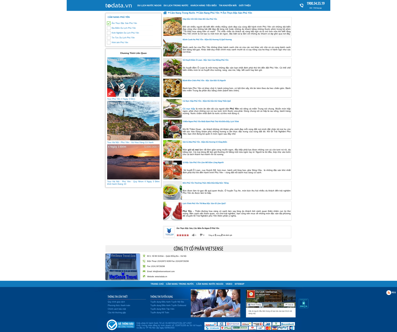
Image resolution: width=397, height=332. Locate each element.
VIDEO (229, 284)
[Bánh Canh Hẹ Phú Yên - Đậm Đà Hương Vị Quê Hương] (172, 47)
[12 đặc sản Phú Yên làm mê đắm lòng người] (172, 170)
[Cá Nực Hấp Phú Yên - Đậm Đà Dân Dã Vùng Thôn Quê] (172, 108)
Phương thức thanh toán (119, 305)
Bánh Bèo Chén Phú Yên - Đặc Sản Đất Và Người (204, 80)
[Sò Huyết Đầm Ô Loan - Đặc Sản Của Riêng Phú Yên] (172, 67)
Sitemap (239, 284)
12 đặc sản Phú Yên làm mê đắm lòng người (203, 162)
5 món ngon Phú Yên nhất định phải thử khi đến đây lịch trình (211, 121)
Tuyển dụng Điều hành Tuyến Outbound (168, 305)
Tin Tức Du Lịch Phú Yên (123, 37)
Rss (388, 292)
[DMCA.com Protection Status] (303, 307)
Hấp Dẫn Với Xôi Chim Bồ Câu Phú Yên (200, 19)
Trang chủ (157, 284)
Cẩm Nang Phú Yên (119, 17)
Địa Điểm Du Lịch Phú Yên (124, 28)
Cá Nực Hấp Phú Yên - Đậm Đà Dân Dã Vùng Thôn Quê (207, 101)
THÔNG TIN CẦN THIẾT (118, 296)
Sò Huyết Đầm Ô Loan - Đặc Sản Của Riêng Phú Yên (205, 60)
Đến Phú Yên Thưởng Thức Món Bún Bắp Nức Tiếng (206, 183)
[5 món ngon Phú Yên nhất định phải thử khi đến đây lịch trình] (172, 129)
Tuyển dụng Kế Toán (159, 312)
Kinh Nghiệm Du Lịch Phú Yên (125, 33)
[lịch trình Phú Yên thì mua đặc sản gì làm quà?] (172, 211)
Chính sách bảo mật (117, 309)
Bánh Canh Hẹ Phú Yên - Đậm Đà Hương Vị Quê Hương (207, 39)
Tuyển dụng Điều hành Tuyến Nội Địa (167, 302)
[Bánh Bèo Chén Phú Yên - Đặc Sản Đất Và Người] (172, 88)
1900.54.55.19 (316, 3)
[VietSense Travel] (165, 13)
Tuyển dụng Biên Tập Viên (162, 309)
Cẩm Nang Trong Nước (180, 284)
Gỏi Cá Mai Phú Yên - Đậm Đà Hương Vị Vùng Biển (205, 142)
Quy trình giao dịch (116, 302)
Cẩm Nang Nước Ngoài (209, 284)
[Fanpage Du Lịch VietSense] (271, 316)
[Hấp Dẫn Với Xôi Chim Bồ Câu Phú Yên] (172, 26)
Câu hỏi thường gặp (117, 312)
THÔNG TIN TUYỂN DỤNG (161, 296)
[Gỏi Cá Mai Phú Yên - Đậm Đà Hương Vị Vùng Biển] (172, 149)
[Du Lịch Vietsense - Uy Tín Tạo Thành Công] (215, 316)
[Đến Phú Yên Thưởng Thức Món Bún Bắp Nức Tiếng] (172, 190)
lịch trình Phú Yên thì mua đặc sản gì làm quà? (204, 203)
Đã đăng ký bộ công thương (120, 324)
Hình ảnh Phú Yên (120, 42)
